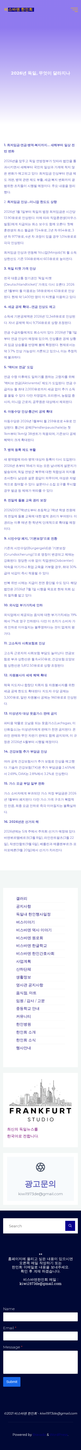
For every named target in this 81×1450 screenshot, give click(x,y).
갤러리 (21, 898)
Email (9, 1328)
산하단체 (23, 969)
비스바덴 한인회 (18, 10)
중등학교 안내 (28, 1008)
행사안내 (23, 1047)
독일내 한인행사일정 (33, 914)
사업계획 (23, 961)
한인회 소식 (26, 1040)
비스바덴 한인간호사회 (35, 953)
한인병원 (23, 1024)
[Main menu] (74, 10)
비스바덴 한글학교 (31, 945)
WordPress (59, 1435)
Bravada (39, 1435)
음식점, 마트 (26, 992)
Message (12, 1347)
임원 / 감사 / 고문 (30, 1000)
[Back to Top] (66, 1434)
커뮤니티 (23, 1016)
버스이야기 (25, 922)
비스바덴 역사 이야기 (34, 930)
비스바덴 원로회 (29, 937)
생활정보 (23, 977)
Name (9, 1308)
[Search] (70, 1226)
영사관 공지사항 (29, 985)
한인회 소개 (26, 1032)
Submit (11, 1382)
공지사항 (23, 906)
